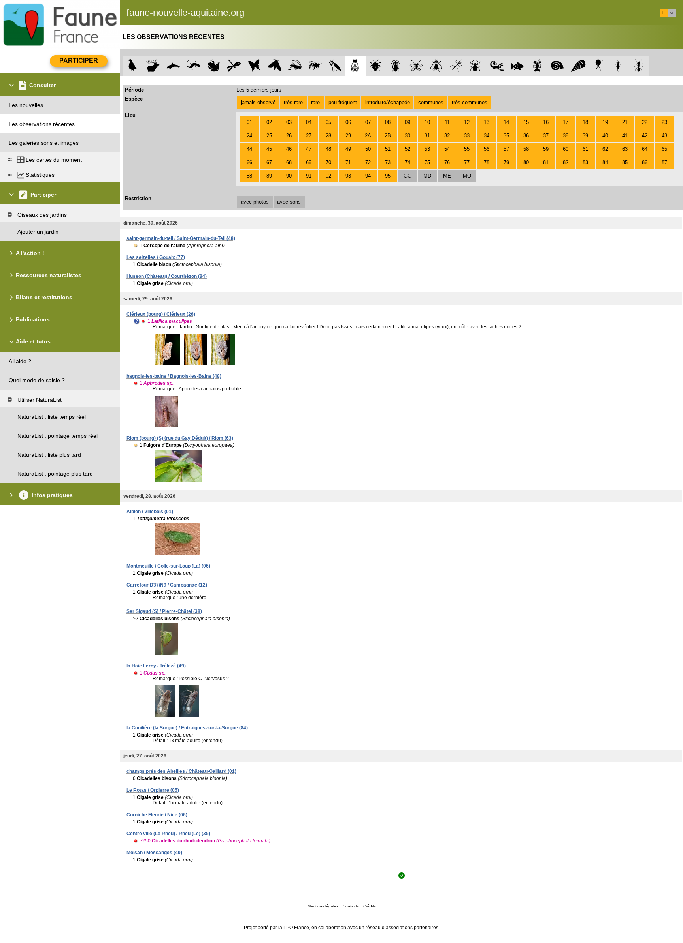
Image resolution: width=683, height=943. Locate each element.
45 (269, 149)
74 (407, 162)
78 (486, 162)
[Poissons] (517, 66)
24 (249, 136)
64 (644, 149)
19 (605, 122)
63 (625, 149)
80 (526, 162)
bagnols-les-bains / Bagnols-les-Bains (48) (173, 376)
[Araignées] (477, 66)
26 (289, 136)
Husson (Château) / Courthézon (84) (166, 276)
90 (289, 176)
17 (565, 122)
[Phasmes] (456, 66)
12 (467, 122)
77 (467, 162)
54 (447, 149)
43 (664, 136)
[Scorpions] (497, 66)
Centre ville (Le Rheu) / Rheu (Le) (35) (168, 833)
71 (348, 162)
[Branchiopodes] (598, 66)
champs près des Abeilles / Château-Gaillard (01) (181, 771)
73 (388, 162)
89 (269, 176)
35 (506, 136)
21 (625, 122)
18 (585, 122)
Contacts (351, 906)
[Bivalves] (578, 66)
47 (308, 149)
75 (427, 162)
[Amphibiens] (214, 66)
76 (447, 162)
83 (585, 162)
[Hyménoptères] (315, 66)
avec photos (255, 202)
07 (368, 122)
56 (486, 149)
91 (308, 176)
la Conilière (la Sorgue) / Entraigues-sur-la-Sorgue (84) (187, 728)
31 (427, 136)
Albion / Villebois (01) (149, 511)
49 (348, 149)
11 (447, 122)
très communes (469, 102)
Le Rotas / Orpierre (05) (152, 790)
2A (368, 136)
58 (526, 149)
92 (328, 176)
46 (289, 149)
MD (427, 176)
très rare (293, 102)
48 (328, 149)
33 (467, 136)
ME (447, 176)
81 (546, 162)
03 (289, 122)
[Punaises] (376, 66)
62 (605, 149)
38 (565, 136)
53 (427, 149)
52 (407, 149)
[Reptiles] (193, 66)
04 (308, 122)
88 (249, 176)
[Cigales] (355, 66)
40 (605, 136)
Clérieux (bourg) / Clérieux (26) (160, 314)
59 (546, 149)
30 (407, 136)
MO (467, 176)
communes (430, 102)
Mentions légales (323, 906)
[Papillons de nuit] (274, 66)
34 (486, 136)
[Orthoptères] (295, 66)
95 (388, 176)
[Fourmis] (638, 66)
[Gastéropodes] (557, 66)
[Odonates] (234, 66)
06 (348, 122)
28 (328, 136)
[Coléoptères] (396, 66)
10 (427, 122)
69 (308, 162)
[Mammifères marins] (173, 66)
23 (664, 122)
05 (328, 122)
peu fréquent (342, 102)
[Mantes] (335, 66)
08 (388, 122)
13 (486, 122)
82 (565, 162)
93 (348, 176)
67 (269, 162)
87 (664, 162)
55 (467, 149)
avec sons (289, 202)
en (672, 13)
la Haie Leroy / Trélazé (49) (156, 666)
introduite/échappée (387, 102)
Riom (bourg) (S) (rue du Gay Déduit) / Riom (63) (179, 438)
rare (315, 102)
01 (249, 122)
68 (289, 162)
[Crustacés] (537, 66)
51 (388, 149)
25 (269, 136)
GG (407, 176)
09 (407, 122)
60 (565, 149)
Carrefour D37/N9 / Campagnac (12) (166, 585)
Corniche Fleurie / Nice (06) (156, 814)
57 (506, 149)
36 (526, 136)
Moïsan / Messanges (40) (154, 852)
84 (605, 162)
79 (506, 162)
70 (328, 162)
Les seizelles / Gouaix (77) (155, 257)
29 (348, 136)
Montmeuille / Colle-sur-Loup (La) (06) (168, 566)
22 (644, 122)
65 (664, 149)
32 (447, 136)
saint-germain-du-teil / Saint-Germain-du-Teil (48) (180, 238)
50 (368, 149)
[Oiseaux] (133, 66)
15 (526, 122)
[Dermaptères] (618, 66)
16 (546, 122)
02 (269, 122)
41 (625, 136)
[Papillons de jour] (254, 66)
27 (308, 136)
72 (368, 162)
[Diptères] (436, 66)
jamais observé (258, 102)
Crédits (369, 906)
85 (625, 162)
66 (249, 162)
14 (506, 122)
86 (644, 162)
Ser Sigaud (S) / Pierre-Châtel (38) (164, 611)
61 (585, 149)
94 (368, 176)
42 (644, 136)
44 (249, 149)
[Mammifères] (153, 66)
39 (585, 136)
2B (388, 136)
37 (546, 136)
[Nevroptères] (416, 66)
